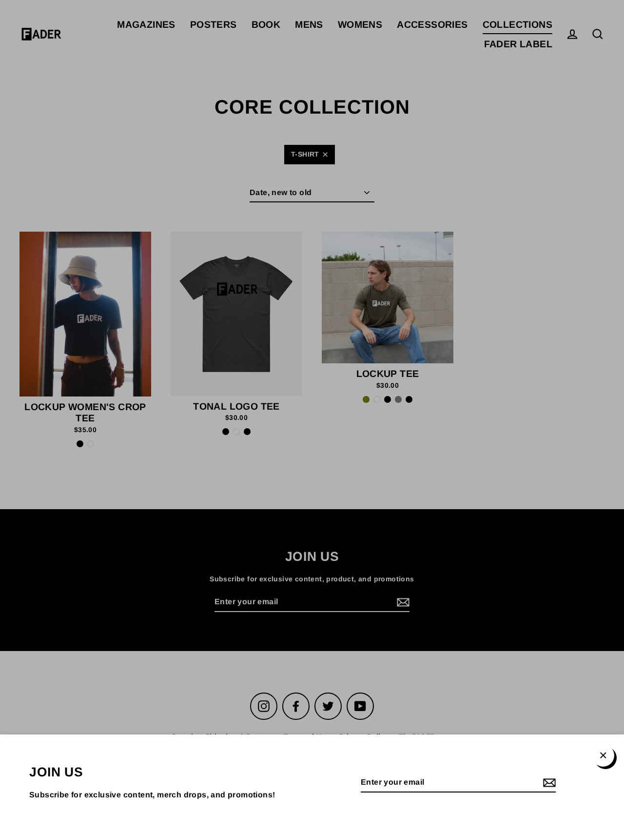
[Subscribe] (548, 782)
